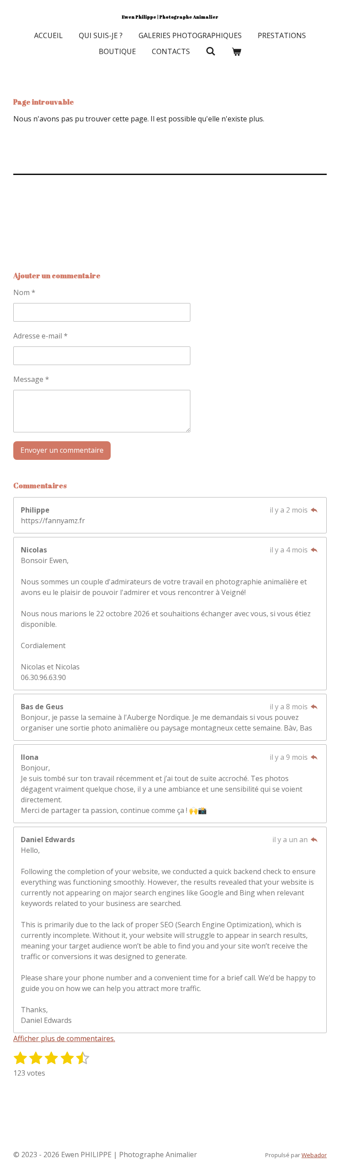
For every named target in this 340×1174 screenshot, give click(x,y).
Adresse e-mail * (40, 336)
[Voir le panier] (236, 51)
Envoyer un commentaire (62, 450)
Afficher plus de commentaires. (64, 1038)
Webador (314, 1155)
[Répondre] (314, 510)
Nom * (24, 292)
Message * (31, 379)
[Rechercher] (211, 51)
